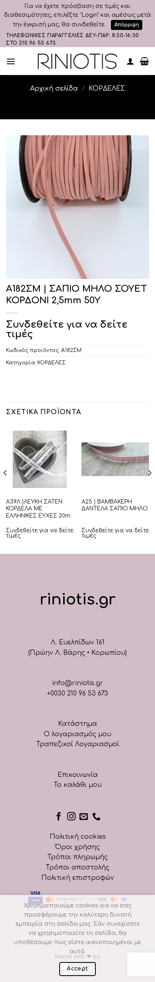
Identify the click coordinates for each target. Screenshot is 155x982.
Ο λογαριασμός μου (77, 734)
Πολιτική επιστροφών (77, 877)
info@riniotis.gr (77, 683)
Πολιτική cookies (78, 836)
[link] (77, 61)
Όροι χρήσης (77, 847)
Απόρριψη (126, 25)
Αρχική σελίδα (54, 88)
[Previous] (6, 489)
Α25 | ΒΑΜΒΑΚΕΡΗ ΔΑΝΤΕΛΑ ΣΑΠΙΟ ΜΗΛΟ (114, 505)
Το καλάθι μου (78, 784)
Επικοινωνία (78, 774)
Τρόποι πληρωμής (77, 857)
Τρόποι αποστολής (77, 867)
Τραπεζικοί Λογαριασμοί (77, 744)
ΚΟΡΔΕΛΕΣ (107, 88)
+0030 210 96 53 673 (77, 693)
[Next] (149, 489)
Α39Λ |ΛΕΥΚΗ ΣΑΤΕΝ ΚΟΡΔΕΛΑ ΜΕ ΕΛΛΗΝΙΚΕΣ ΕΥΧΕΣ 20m (38, 509)
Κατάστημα (77, 723)
